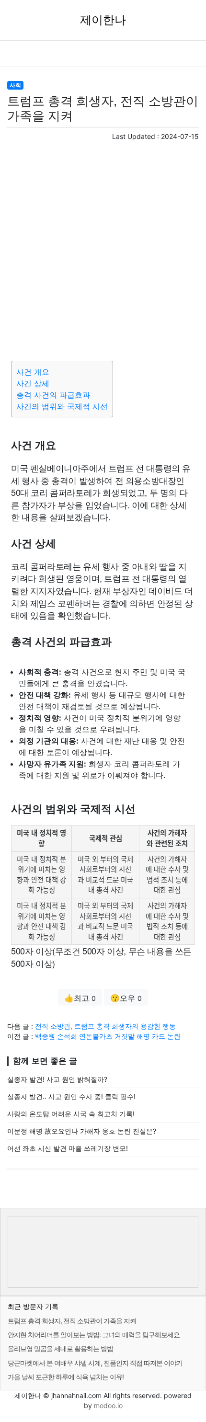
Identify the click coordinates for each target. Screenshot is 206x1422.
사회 (15, 85)
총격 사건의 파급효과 (53, 395)
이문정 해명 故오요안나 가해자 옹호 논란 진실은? (81, 1131)
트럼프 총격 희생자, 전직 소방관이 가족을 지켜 (72, 1321)
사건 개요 (32, 372)
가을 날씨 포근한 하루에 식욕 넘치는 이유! (66, 1377)
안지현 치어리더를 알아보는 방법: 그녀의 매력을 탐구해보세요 (94, 1334)
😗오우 (126, 998)
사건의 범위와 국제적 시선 (62, 406)
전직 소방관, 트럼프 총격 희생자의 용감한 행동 (105, 1026)
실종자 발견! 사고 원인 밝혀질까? (57, 1079)
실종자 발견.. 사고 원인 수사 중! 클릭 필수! (71, 1096)
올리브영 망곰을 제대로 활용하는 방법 (60, 1348)
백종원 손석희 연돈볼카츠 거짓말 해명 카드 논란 (108, 1036)
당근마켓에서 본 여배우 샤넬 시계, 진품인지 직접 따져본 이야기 (95, 1363)
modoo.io (108, 1405)
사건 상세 (32, 383)
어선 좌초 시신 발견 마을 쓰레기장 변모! (67, 1148)
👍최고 (80, 998)
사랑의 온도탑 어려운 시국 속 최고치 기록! (71, 1114)
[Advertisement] (103, 249)
